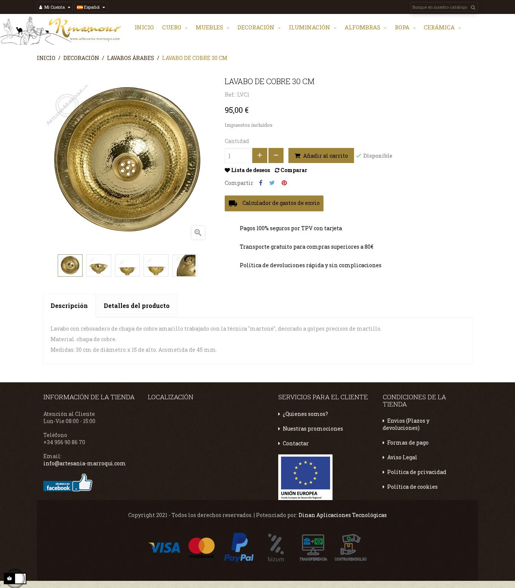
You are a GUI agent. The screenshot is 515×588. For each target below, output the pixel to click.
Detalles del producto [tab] (137, 305)
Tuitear (272, 182)
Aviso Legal (402, 457)
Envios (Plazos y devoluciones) (406, 424)
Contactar (296, 443)
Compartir (260, 182)
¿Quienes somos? (305, 413)
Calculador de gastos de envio (274, 203)
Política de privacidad (416, 472)
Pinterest (284, 182)
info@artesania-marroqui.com (84, 463)
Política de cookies (412, 486)
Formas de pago (408, 442)
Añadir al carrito (325, 155)
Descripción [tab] (69, 305)
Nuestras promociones (313, 428)
